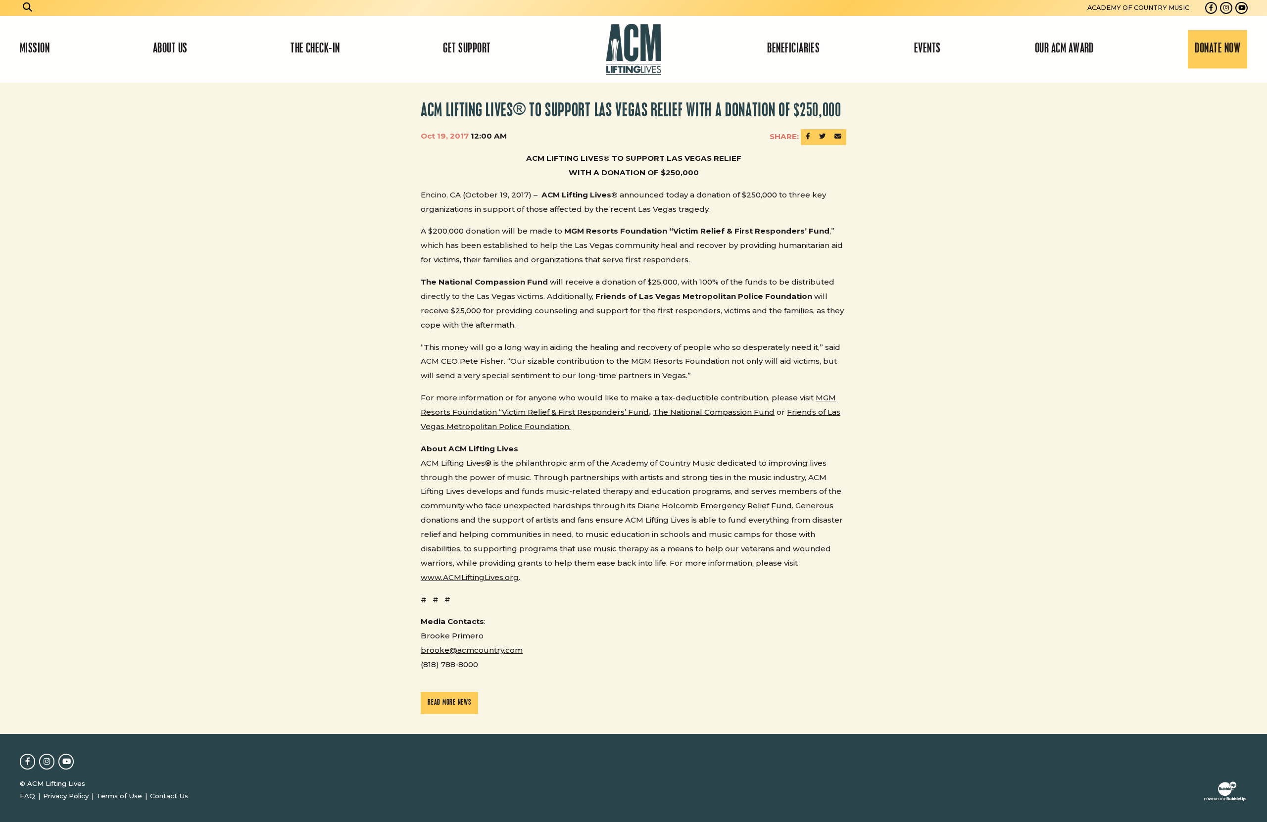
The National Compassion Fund (714, 412)
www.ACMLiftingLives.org (470, 577)
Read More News (449, 702)
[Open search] (28, 8)
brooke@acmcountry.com (472, 650)
